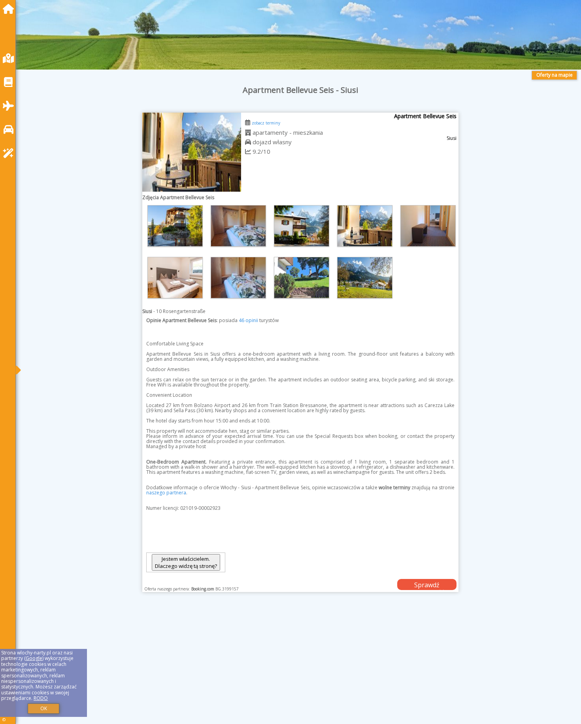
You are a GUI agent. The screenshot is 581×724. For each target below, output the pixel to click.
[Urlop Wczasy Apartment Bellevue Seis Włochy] (175, 226)
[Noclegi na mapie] (10, 58)
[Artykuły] (10, 82)
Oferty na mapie (554, 75)
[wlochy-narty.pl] (10, 9)
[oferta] (248, 132)
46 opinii (248, 320)
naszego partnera (166, 492)
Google (34, 658)
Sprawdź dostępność (426, 585)
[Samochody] (10, 129)
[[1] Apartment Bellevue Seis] (191, 152)
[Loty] (10, 106)
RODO (41, 698)
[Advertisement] (261, 668)
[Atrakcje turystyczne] (10, 153)
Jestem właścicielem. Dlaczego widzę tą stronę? (186, 562)
